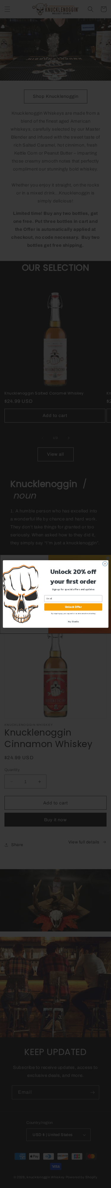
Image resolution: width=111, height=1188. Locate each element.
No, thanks (73, 621)
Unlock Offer (73, 607)
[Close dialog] (104, 563)
